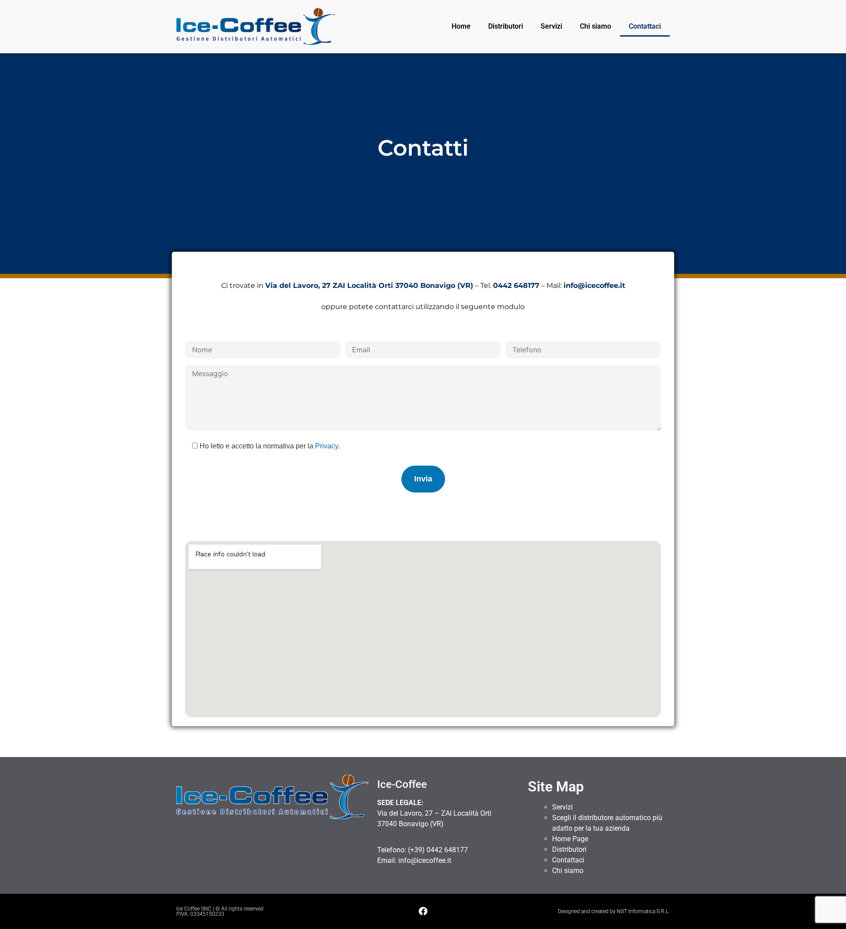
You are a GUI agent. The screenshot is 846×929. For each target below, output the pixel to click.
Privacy (326, 446)
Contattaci (645, 26)
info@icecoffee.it (424, 860)
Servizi (551, 26)
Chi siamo (595, 26)
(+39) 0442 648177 (438, 850)
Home (461, 26)
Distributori (505, 26)
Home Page (570, 839)
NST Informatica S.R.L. (643, 911)
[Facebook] (423, 911)
